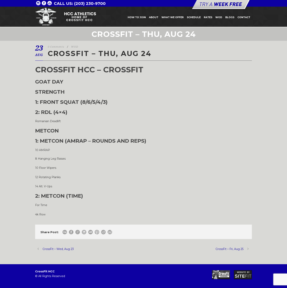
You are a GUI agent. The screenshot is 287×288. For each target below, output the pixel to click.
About (153, 17)
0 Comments (56, 46)
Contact (243, 17)
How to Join (137, 17)
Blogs (229, 17)
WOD (218, 17)
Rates (208, 17)
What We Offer (172, 17)
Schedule (194, 17)
